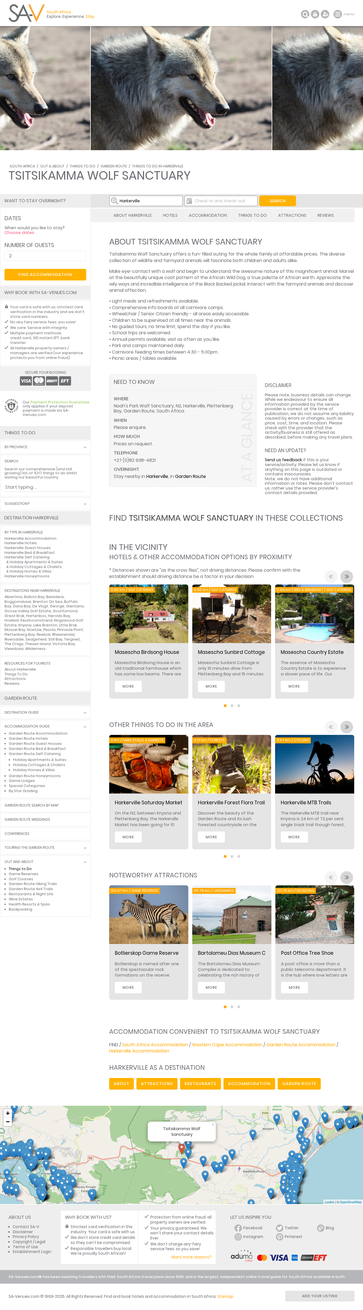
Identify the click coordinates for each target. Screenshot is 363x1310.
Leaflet (329, 1202)
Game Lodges (22, 780)
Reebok (43, 634)
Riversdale (14, 639)
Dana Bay (22, 606)
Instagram (253, 1236)
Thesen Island (38, 643)
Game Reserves (23, 873)
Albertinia (13, 596)
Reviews (326, 215)
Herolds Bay (59, 615)
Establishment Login (32, 1251)
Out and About (19, 862)
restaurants (200, 1083)
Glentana (75, 606)
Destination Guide (22, 713)
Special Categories (27, 785)
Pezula (49, 629)
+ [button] (8, 1113)
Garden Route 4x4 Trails (31, 888)
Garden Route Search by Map (31, 805)
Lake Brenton (45, 625)
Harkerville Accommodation (139, 1051)
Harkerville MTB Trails (306, 802)
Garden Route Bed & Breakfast (37, 748)
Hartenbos (36, 615)
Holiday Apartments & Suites (36, 562)
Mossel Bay (15, 629)
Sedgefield (36, 639)
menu (338, 14)
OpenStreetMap (351, 1202)
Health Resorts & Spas (29, 904)
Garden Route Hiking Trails (33, 883)
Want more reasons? (191, 1257)
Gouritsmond (65, 611)
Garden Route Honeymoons (35, 775)
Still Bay (55, 639)
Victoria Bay (63, 643)
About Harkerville (132, 215)
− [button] (8, 1121)
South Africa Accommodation (155, 1044)
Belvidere (55, 596)
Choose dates (19, 232)
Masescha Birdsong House (147, 652)
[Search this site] (305, 14)
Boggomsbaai (18, 601)
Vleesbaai (14, 648)
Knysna (24, 625)
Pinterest (293, 1236)
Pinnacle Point (70, 629)
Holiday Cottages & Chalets (36, 566)
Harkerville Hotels (21, 543)
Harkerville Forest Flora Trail (231, 802)
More (128, 686)
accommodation (249, 1083)
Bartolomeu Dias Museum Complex (241, 953)
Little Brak (68, 625)
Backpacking (20, 909)
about (121, 1083)
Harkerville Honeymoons (27, 576)
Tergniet (72, 639)
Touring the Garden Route (29, 848)
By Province (16, 447)
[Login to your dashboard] (315, 14)
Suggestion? (17, 504)
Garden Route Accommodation (300, 1044)
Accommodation (208, 215)
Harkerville (157, 476)
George (57, 606)
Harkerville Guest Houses (28, 547)
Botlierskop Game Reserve (147, 953)
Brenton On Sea (47, 601)
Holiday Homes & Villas (31, 571)
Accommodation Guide (27, 726)
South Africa (22, 166)
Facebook (253, 1228)
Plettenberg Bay (20, 634)
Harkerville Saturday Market (148, 802)
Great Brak (14, 615)
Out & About (52, 166)
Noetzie (34, 629)
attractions (157, 1083)
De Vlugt (40, 606)
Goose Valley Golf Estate (28, 611)
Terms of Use (25, 1247)
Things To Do (82, 166)
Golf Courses (21, 879)
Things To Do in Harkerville (157, 166)
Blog (330, 1228)
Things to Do (20, 868)
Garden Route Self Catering (35, 753)
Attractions (292, 215)
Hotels (170, 215)
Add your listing (320, 1296)
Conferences (17, 834)
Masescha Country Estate (312, 652)
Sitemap (225, 1296)
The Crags (14, 643)
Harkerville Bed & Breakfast (30, 552)
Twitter (292, 1228)
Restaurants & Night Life (31, 894)
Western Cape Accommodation (227, 1044)
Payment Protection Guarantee (59, 402)
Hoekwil (12, 620)
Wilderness (35, 648)
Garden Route (114, 166)
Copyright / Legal (29, 1242)
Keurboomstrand (36, 620)
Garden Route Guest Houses (35, 743)
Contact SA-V (26, 1227)
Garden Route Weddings (27, 820)
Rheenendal (63, 634)
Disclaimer (23, 1232)
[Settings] (325, 14)
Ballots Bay (34, 596)
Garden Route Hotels (28, 738)
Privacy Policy (26, 1236)
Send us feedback (283, 460)
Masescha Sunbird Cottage (231, 652)
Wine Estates (21, 899)
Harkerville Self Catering (27, 557)
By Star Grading (23, 790)
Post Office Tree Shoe (307, 953)
